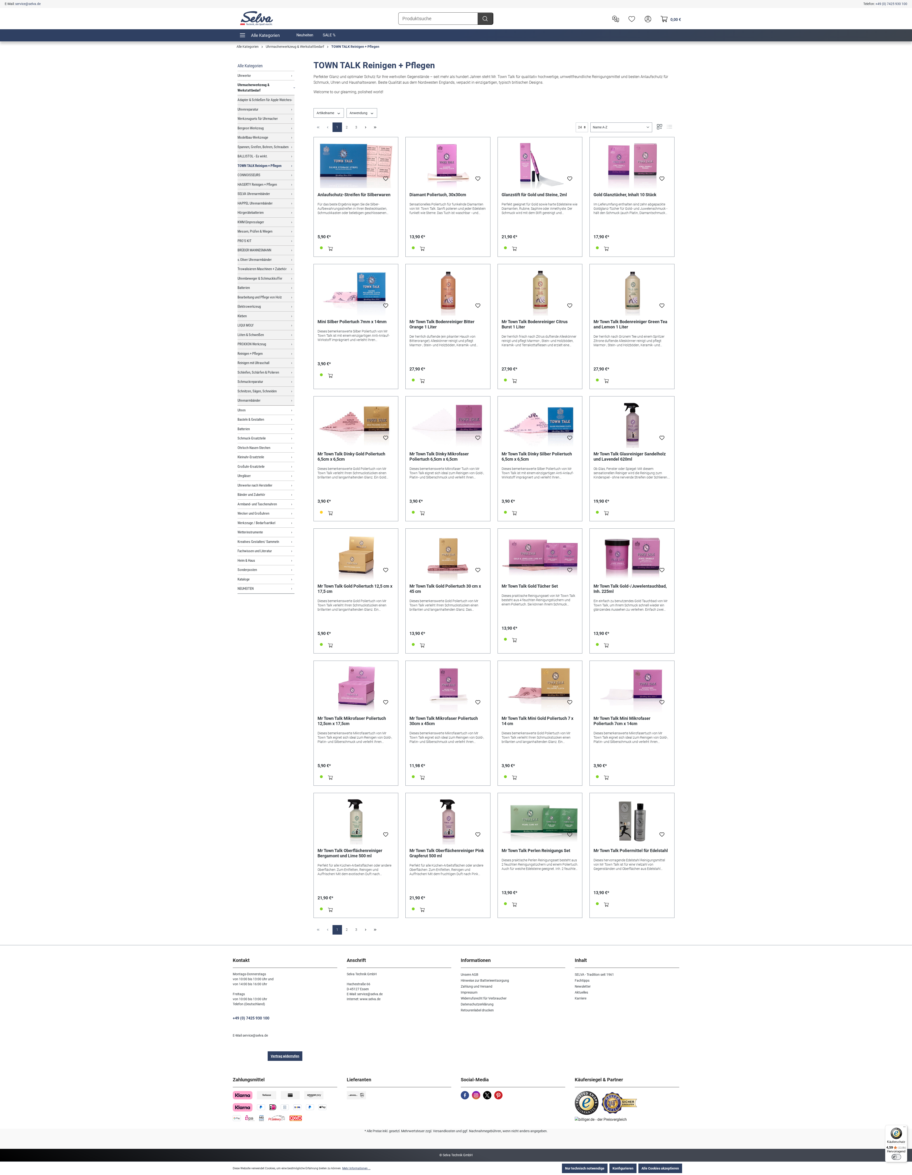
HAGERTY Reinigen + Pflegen (257, 184)
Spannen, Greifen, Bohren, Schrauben (263, 147)
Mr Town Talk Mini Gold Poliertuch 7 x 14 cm (537, 721)
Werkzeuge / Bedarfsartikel (256, 523)
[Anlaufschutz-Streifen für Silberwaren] (356, 165)
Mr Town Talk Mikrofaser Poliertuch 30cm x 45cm (443, 721)
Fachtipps (582, 980)
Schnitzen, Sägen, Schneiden (257, 391)
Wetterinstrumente (250, 532)
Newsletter (583, 986)
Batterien (244, 288)
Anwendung (359, 113)
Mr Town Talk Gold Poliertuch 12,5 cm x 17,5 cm (355, 589)
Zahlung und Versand (476, 986)
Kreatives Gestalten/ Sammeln (258, 542)
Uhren (242, 410)
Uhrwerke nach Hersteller (255, 485)
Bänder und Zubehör (251, 494)
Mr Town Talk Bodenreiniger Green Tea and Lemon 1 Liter (630, 324)
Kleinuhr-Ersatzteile (251, 457)
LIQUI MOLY (246, 325)
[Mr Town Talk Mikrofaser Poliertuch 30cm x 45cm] (447, 688)
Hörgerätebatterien (251, 212)
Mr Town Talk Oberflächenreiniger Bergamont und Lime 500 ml (350, 853)
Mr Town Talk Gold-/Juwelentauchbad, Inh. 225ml (630, 589)
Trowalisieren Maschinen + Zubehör (262, 269)
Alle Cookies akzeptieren (660, 1168)
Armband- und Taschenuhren (257, 504)
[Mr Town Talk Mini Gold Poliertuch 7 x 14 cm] (540, 688)
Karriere (580, 998)
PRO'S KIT (245, 241)
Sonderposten (247, 570)
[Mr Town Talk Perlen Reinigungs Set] (540, 820)
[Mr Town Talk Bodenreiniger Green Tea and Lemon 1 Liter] (632, 292)
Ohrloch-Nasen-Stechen (254, 448)
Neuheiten (304, 35)
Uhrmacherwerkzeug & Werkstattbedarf (254, 88)
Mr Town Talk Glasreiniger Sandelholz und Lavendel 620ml (630, 456)
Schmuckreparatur (250, 382)
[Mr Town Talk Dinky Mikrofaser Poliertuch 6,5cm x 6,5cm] (447, 424)
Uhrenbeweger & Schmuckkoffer (260, 278)
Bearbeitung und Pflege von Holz (260, 297)
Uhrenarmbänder (249, 400)
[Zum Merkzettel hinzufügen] (385, 180)
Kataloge (244, 579)
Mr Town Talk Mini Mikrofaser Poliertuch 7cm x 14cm (622, 721)
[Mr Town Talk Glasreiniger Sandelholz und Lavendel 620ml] (632, 424)
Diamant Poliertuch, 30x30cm (437, 194)
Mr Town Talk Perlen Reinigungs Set (536, 850)
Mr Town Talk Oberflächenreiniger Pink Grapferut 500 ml (446, 853)
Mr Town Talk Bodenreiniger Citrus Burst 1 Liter (535, 324)
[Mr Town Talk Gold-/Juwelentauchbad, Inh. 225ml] (632, 556)
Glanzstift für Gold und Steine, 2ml (534, 194)
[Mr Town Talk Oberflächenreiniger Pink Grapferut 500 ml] (447, 820)
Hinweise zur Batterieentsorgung (485, 980)
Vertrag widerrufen (285, 1056)
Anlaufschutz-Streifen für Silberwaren (354, 194)
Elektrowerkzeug (249, 306)
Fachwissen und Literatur (255, 551)
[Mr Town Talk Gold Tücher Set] (540, 556)
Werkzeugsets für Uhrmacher (258, 119)
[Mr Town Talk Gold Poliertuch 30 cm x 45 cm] (447, 556)
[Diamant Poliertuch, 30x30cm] (447, 165)
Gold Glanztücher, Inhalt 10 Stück (625, 194)
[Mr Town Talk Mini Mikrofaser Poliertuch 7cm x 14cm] (632, 688)
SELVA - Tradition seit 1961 (594, 974)
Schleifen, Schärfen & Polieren (258, 372)
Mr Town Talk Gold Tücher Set (530, 586)
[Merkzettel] (630, 18)
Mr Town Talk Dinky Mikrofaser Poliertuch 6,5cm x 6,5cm (439, 456)
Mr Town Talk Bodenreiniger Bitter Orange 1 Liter (442, 324)
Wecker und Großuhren (253, 513)
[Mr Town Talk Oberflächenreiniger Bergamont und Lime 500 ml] (356, 820)
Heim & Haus (246, 560)
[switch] (896, 1157)
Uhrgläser (244, 476)
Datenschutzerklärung (477, 1004)
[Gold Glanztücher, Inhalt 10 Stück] (632, 165)
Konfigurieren (623, 1168)
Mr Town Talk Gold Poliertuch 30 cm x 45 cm (445, 589)
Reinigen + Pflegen (250, 353)
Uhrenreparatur (248, 109)
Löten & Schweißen (251, 335)
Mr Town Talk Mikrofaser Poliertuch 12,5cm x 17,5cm (352, 721)
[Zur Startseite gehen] (256, 18)
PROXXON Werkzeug (252, 344)
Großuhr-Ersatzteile (251, 466)
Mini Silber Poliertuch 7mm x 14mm (352, 321)
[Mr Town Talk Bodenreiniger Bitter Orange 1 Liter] (447, 292)
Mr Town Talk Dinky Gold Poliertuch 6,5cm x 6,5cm (351, 456)
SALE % (329, 35)
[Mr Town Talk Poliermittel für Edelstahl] (632, 820)
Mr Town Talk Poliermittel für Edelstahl (631, 850)
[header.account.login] (647, 18)
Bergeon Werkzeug (251, 128)
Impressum (469, 992)
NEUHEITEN (246, 588)
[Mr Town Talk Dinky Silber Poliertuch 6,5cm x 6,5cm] (540, 424)
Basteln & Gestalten (251, 419)
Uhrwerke (244, 75)
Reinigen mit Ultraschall (253, 363)
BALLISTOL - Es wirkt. (253, 156)
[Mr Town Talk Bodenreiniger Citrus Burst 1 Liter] (540, 292)
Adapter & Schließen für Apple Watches (264, 100)
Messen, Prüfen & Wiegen (255, 231)
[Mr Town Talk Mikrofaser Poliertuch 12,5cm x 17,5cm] (356, 688)
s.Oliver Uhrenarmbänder (255, 260)
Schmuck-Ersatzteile (252, 438)
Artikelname (326, 113)
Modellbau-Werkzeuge (253, 137)
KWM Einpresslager (251, 222)
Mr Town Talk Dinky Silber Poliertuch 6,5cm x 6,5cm (537, 456)
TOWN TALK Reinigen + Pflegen (259, 166)
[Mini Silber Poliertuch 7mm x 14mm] (356, 292)
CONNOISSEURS (249, 175)
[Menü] (904, 1128)
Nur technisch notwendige (584, 1168)
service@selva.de (28, 4)
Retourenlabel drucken (477, 1010)
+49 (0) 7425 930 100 (891, 4)
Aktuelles (581, 992)
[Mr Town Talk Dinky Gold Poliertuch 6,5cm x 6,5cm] (356, 424)
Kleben (242, 316)
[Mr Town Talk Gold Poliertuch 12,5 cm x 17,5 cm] (356, 556)
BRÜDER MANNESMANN (254, 250)
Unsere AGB (469, 974)
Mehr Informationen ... (356, 1168)
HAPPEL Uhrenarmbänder (255, 203)
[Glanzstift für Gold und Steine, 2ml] (540, 165)
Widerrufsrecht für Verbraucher (484, 998)
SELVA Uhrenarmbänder (254, 194)
